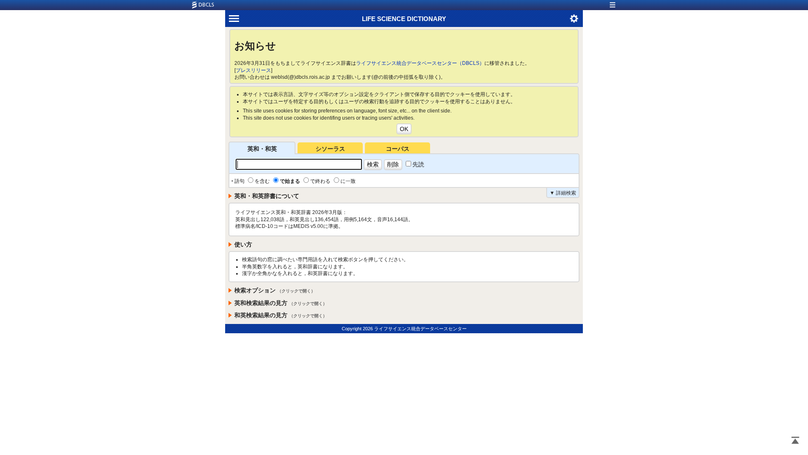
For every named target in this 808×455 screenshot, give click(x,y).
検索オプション (274, 290)
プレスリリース (253, 70)
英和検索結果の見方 (280, 303)
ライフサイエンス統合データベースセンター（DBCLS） (420, 63)
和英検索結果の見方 (280, 315)
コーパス (397, 148)
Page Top (795, 441)
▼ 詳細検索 (563, 193)
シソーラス (330, 148)
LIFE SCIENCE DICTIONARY (404, 18)
